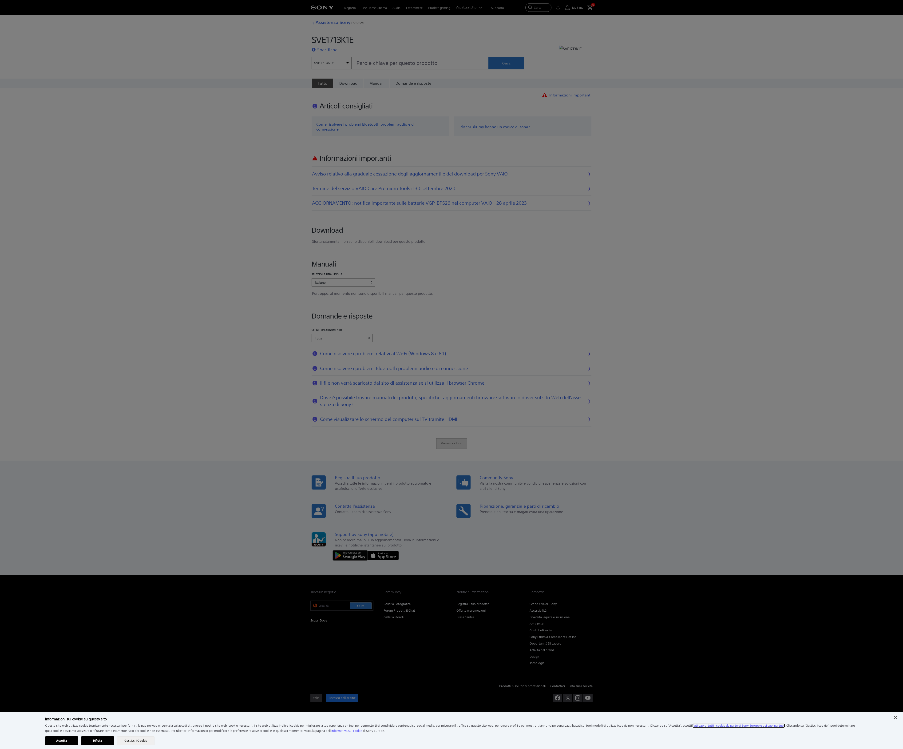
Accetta (61, 741)
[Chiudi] (895, 717)
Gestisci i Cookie (135, 741)
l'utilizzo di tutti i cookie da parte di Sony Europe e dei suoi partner (739, 726)
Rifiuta (97, 741)
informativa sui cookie (346, 731)
